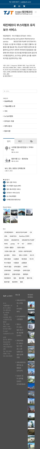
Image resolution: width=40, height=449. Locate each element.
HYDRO (11, 67)
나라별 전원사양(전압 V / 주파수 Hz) (22, 148)
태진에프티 (20, 72)
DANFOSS (13, 236)
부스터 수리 (8, 70)
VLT (23, 244)
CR (31, 232)
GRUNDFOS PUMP (28, 240)
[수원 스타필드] (31, 372)
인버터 (8, 72)
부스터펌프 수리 (30, 70)
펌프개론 (21, 278)
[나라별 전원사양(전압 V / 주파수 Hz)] (7, 147)
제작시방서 (8, 126)
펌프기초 (29, 278)
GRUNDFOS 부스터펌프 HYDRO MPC (20, 306)
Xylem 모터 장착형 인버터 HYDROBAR (20, 379)
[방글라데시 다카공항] (21, 212)
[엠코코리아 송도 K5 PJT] (31, 349)
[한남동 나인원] (31, 431)
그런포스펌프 (25, 67)
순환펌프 (24, 263)
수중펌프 (16, 263)
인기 (8, 141)
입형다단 (7, 274)
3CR (33, 65)
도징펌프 (16, 259)
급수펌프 (7, 255)
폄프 (8, 74)
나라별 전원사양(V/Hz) (14, 200)
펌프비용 (31, 72)
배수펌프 (24, 259)
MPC (15, 67)
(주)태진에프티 (8, 232)
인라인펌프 (17, 266)
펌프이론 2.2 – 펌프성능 (19, 158)
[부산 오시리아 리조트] (31, 379)
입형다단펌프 (16, 274)
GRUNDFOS (15, 240)
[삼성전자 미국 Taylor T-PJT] (14, 212)
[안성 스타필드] (31, 438)
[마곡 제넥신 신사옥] (6, 219)
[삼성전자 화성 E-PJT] (31, 357)
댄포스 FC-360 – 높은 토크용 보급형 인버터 (20, 330)
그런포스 (19, 67)
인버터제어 (14, 72)
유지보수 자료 (21, 65)
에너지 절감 (7, 266)
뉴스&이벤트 (8, 116)
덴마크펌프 (7, 259)
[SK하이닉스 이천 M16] (31, 394)
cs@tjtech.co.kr (26, 2)
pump (13, 244)
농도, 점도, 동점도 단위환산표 (15, 168)
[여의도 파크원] (31, 409)
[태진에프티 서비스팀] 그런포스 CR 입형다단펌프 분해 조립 (20, 349)
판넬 (25, 72)
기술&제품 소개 (9, 106)
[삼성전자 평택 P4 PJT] (6, 212)
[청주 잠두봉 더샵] (31, 401)
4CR (4, 67)
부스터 (32, 259)
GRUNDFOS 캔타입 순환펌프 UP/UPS (20, 366)
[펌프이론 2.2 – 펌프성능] (7, 159)
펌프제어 (15, 282)
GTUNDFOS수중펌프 (20, 317)
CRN (5, 236)
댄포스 (14, 255)
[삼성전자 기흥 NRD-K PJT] (31, 364)
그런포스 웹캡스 (9, 247)
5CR (7, 67)
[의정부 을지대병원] (31, 416)
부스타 (31, 67)
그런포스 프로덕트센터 (25, 251)
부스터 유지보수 (15, 70)
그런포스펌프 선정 (9, 251)
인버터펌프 (17, 270)
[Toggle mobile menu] (36, 12)
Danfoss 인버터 (24, 236)
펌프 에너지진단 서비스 (14, 189)
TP (18, 244)
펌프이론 (7, 131)
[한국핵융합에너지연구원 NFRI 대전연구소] (14, 219)
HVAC (6, 244)
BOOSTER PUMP (21, 232)
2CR (30, 65)
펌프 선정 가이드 (12, 182)
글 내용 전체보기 (7, 76)
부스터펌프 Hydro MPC (14, 186)
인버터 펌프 (26, 270)
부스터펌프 (23, 70)
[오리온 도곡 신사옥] (29, 212)
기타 (5, 111)
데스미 (32, 255)
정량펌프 (25, 274)
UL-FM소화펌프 (11, 196)
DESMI (6, 240)
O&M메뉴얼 (8, 101)
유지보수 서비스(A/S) (13, 193)
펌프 (27, 72)
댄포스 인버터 (23, 255)
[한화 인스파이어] (31, 386)
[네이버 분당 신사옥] (31, 424)
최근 (20, 141)
